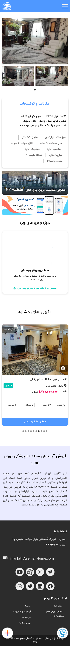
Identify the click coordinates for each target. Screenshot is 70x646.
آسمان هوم (26, 638)
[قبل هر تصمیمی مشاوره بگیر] (62, 633)
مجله (28, 606)
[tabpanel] (51, 76)
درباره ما (26, 617)
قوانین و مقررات (22, 611)
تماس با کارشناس (35, 422)
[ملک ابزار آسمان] (7, 633)
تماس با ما (25, 623)
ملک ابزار (58, 606)
